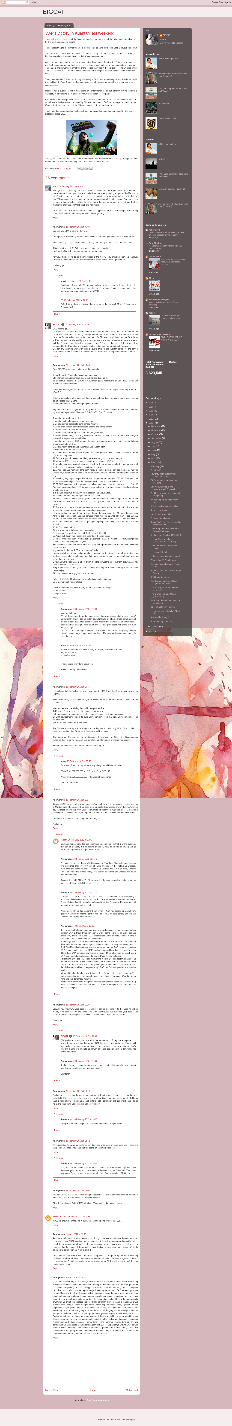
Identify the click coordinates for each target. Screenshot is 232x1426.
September (156, 438)
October (155, 434)
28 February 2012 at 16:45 (85, 1163)
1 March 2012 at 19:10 (76, 1234)
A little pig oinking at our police (164, 506)
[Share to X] (85, 168)
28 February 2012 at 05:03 (78, 227)
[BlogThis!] (82, 168)
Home (92, 1390)
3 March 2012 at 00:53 (76, 1277)
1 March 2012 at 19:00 (83, 926)
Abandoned (163, 103)
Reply (55, 217)
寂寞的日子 (163, 159)
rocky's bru (154, 230)
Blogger (131, 1419)
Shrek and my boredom (161, 621)
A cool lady (156, 470)
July (153, 446)
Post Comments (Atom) (98, 1400)
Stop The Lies (155, 243)
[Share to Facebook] (88, 168)
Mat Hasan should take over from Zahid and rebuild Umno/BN (173, 261)
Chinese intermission (160, 518)
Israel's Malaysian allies (161, 514)
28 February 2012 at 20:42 (79, 281)
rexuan (64, 840)
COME (152, 313)
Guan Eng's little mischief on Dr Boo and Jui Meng (165, 529)
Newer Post (51, 1390)
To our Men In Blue (167, 118)
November (156, 430)
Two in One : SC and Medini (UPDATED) (163, 595)
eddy (55, 186)
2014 (151, 415)
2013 (151, 419)
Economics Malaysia (159, 300)
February (155, 466)
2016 (151, 407)
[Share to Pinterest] (91, 168)
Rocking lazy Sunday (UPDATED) (166, 535)
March (154, 462)
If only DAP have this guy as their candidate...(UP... (166, 523)
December (156, 426)
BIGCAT (54, 11)
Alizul (152, 278)
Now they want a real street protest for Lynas (163, 475)
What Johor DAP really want (163, 560)
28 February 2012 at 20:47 (79, 645)
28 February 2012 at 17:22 (85, 609)
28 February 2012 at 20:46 (79, 761)
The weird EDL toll (159, 552)
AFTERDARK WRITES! (160, 334)
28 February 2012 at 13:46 (80, 840)
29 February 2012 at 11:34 (85, 892)
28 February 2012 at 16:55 (78, 1217)
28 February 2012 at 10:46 (78, 687)
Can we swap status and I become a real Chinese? (163, 488)
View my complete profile (171, 43)
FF (62, 300)
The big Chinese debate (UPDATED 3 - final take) (163, 540)
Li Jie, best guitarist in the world (165, 556)
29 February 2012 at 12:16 (76, 300)
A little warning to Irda (168, 59)
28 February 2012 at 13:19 (78, 1091)
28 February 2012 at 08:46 (77, 324)
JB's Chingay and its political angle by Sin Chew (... (164, 582)
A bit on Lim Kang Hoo (161, 617)
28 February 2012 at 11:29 (77, 1005)
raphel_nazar (59, 1217)
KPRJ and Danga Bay (161, 577)
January (155, 626)
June (153, 450)
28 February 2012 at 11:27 (77, 800)
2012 (151, 423)
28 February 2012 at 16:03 (85, 1061)
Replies (59, 275)
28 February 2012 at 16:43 (85, 859)
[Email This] (79, 168)
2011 (151, 631)
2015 (151, 411)
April (153, 458)
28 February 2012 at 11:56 (85, 1036)
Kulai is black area (159, 510)
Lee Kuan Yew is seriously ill (171, 189)
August (154, 442)
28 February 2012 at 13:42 (78, 1141)
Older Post (132, 1390)
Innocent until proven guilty (163, 607)
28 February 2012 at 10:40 (78, 365)
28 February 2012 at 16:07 (85, 1119)
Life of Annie (155, 257)
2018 (151, 403)
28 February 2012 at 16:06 (78, 1190)
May (153, 454)
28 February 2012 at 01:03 (71, 186)
